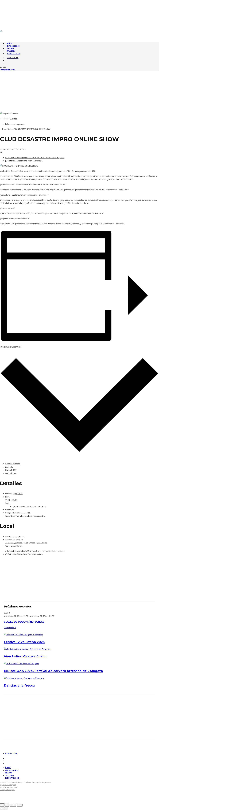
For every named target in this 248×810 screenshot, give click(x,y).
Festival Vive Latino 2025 (24, 642)
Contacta (10, 2)
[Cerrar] (2, 805)
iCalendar (9, 467)
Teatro (27, 513)
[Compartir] (7, 805)
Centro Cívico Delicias (14, 536)
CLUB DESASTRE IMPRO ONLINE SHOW (28, 506)
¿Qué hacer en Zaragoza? (8, 787)
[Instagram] (6, 19)
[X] (6, 16)
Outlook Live (10, 473)
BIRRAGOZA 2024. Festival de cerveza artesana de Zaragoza (53, 671)
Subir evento (12, 10)
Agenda (9, 5)
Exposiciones (11, 770)
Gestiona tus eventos (16, 7)
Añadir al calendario (10, 347)
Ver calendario (10, 627)
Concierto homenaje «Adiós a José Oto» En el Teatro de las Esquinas (34, 157)
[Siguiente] (6, 808)
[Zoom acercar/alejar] (20, 805)
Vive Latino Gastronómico (25, 656)
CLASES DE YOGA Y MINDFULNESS (24, 621)
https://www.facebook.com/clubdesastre (27, 516)
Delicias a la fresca (19, 685)
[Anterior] (2, 808)
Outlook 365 (10, 470)
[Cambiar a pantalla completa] (13, 805)
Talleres (9, 775)
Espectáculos (13, 54)
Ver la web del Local (13, 546)
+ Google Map (41, 543)
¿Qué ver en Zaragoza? (8, 785)
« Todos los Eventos (8, 119)
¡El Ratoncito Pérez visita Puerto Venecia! (24, 161)
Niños (8, 768)
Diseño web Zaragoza (7, 790)
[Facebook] (6, 13)
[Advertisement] (124, 90)
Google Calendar (12, 463)
